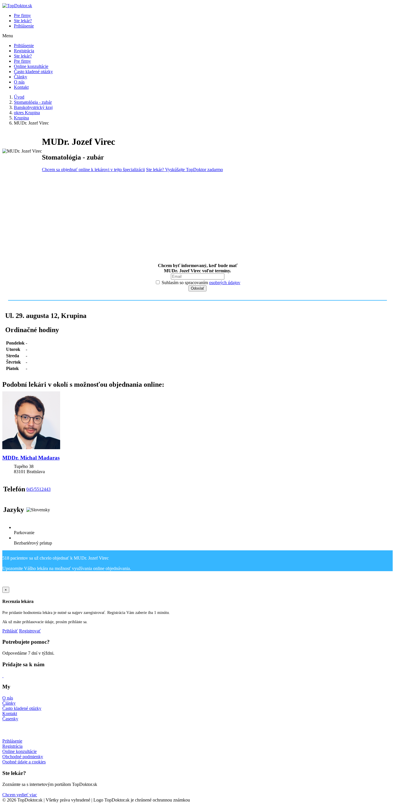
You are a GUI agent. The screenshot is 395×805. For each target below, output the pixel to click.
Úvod (19, 97)
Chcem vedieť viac (19, 794)
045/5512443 (38, 489)
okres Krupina (27, 112)
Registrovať (30, 630)
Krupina (21, 117)
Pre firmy (22, 15)
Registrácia (24, 50)
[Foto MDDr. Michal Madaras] (197, 420)
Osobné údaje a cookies (24, 761)
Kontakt (21, 87)
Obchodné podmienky (22, 756)
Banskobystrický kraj (33, 107)
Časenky (10, 718)
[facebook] (2, 675)
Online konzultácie (31, 66)
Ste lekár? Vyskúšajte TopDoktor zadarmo (184, 169)
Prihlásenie (24, 25)
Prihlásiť (10, 630)
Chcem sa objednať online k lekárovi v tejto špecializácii (93, 169)
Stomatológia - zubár (33, 102)
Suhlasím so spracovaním (200, 282)
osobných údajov (224, 282)
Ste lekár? (23, 20)
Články (20, 76)
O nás (19, 81)
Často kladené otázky (33, 71)
